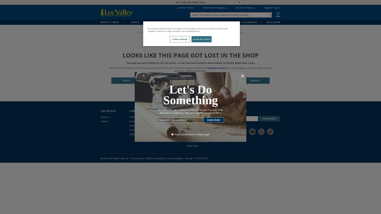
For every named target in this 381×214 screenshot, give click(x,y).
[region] (191, 33)
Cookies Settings (179, 39)
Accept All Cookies (201, 39)
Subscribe (213, 120)
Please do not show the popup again (192, 134)
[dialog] (190, 107)
